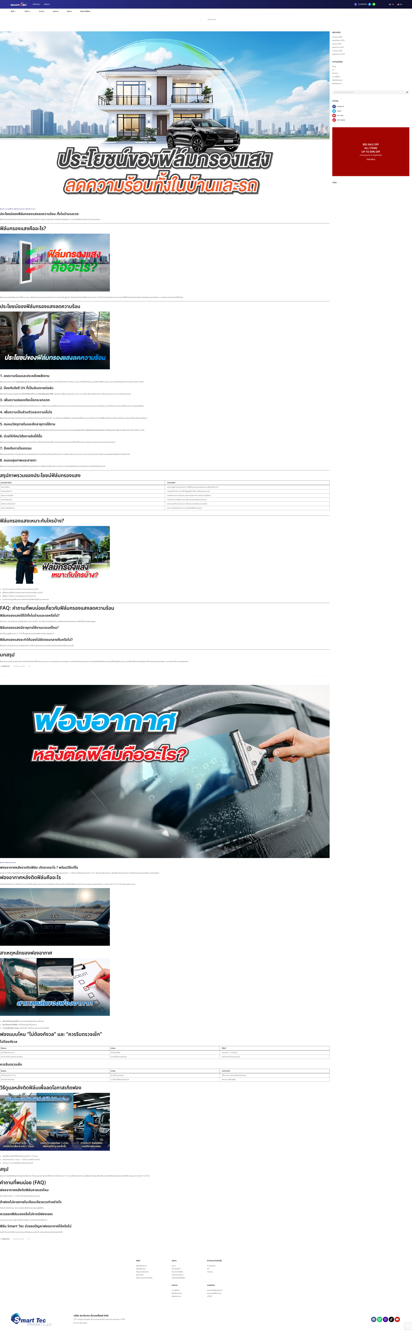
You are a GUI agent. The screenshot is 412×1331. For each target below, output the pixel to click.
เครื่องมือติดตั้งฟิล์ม (178, 1278)
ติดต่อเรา (47, 4)
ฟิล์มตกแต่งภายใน (142, 1272)
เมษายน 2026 (337, 37)
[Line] (374, 4)
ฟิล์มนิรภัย (139, 1275)
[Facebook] (369, 4)
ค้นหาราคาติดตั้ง (177, 1272)
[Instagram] (385, 1319)
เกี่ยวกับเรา (36, 4)
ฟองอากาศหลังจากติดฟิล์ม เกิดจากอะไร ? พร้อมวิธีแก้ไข (39, 867)
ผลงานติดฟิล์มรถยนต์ (214, 1290)
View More (371, 159)
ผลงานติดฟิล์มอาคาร (214, 1293)
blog (203, 19)
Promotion (211, 1266)
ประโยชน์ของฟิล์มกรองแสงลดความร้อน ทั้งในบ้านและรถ (39, 214)
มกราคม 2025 (337, 50)
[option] (399, 4)
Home (198, 19)
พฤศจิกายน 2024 (338, 54)
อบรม (174, 1266)
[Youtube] (397, 1319)
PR (208, 1269)
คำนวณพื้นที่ (176, 1269)
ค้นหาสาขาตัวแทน (178, 1275)
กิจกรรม (335, 73)
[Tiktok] (391, 1319)
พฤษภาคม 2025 (338, 47)
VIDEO (209, 1296)
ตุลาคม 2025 (336, 44)
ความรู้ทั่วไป (9, 209)
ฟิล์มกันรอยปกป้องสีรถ (144, 1278)
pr (333, 70)
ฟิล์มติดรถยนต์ (19, 209)
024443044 (362, 4)
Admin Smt (6, 666)
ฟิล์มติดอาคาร (31, 209)
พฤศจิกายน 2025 (338, 40)
